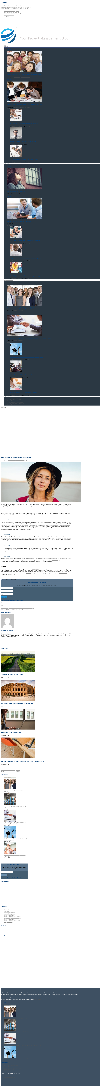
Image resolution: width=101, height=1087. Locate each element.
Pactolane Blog (37, 999)
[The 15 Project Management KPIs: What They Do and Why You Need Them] (24, 335)
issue (69, 558)
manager (69, 513)
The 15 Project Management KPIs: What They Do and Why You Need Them (15, 823)
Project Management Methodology (16, 460)
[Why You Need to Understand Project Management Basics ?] (24, 102)
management (42, 548)
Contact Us (6, 16)
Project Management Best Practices (22, 77)
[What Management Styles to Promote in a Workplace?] (41, 502)
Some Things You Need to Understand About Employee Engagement (26, 276)
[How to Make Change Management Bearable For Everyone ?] (16, 120)
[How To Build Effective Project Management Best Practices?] (24, 71)
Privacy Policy (7, 1075)
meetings (43, 536)
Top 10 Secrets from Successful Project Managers (13, 5)
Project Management (8, 280)
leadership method (7, 513)
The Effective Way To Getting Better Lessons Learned (23, 141)
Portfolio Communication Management (15, 403)
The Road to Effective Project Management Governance (23, 392)
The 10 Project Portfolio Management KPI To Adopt (16, 1031)
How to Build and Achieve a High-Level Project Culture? (17, 703)
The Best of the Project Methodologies (12, 674)
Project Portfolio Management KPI (12, 13)
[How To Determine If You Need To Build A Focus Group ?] (16, 156)
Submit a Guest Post (9, 15)
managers (8, 522)
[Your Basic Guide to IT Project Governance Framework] (16, 372)
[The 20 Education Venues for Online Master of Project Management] (16, 354)
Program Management (9, 914)
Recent (8, 108)
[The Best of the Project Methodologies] (18, 671)
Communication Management (11, 910)
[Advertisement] (50, 420)
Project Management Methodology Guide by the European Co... (16, 7)
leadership (28, 573)
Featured (6, 46)
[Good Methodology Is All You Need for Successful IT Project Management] (18, 758)
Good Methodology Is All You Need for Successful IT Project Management (22, 761)
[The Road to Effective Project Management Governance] (16, 389)
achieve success (63, 573)
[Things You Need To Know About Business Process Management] (16, 255)
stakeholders (12, 574)
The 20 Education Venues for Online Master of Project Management (26, 357)
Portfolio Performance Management (15, 402)
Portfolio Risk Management (13, 404)
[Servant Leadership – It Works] (24, 188)
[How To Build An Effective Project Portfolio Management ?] (10, 853)
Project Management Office (10, 919)
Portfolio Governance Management (15, 400)
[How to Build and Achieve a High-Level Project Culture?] (18, 700)
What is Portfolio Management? (11, 11)
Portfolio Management (9, 912)
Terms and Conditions (9, 1077)
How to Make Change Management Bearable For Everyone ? (24, 123)
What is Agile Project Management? (11, 732)
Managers (3, 504)
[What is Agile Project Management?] (18, 729)
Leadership (6, 163)
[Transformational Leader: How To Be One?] (24, 218)
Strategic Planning (8, 922)
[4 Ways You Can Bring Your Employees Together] (24, 305)
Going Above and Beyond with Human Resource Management (25, 240)
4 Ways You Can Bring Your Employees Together (16, 1018)
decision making (33, 523)
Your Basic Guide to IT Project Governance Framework (23, 374)
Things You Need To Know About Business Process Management (25, 258)
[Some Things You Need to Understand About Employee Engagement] (16, 273)
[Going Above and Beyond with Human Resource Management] (16, 237)
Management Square (16, 126)
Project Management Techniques (12, 920)
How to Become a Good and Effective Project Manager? (14, 8)
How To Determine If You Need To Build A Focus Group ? (24, 159)
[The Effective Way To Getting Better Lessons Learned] (16, 138)
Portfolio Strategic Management (11, 12)
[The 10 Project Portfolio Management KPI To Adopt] (10, 805)
